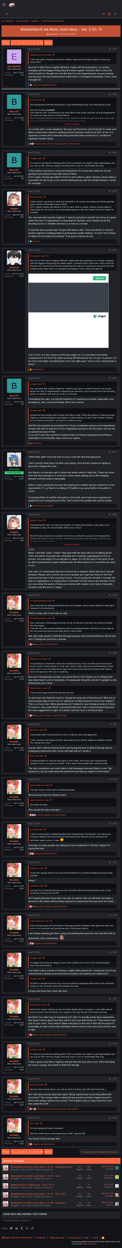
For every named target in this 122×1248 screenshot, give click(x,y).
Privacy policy (74, 1237)
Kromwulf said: (37, 1084)
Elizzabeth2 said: (38, 256)
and (44, 85)
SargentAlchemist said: (40, 55)
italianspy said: (37, 868)
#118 (115, 1043)
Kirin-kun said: (36, 730)
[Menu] (4, 5)
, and (50, 715)
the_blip (110, 1169)
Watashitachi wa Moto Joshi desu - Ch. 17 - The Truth (38, 1193)
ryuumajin (109, 1196)
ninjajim (14, 208)
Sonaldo (14, 612)
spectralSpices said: (39, 785)
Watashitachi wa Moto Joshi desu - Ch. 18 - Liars (35, 1175)
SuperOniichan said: (39, 921)
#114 (115, 862)
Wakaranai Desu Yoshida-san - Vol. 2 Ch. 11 (32, 1184)
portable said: (36, 829)
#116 (115, 952)
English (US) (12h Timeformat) (17, 1237)
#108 (114, 514)
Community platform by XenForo (96, 1242)
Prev (7, 42)
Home (95, 1237)
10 (41, 42)
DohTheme (92, 1244)
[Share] (110, 49)
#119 (115, 1079)
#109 (114, 595)
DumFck (109, 1205)
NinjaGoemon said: (39, 659)
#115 (115, 915)
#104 (114, 191)
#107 (114, 452)
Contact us (40, 1237)
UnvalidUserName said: (41, 600)
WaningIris (108, 1178)
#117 (115, 999)
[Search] (7, 14)
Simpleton (108, 1187)
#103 (114, 152)
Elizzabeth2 (14, 66)
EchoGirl (14, 267)
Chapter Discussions (44, 1169)
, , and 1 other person (57, 144)
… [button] (16, 42)
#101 (115, 49)
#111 (115, 724)
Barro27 (14, 111)
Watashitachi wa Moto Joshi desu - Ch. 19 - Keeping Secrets (41, 1166)
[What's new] (115, 14)
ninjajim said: (36, 158)
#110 (115, 653)
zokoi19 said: (36, 100)
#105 (115, 250)
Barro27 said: (36, 197)
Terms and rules (56, 1237)
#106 (114, 378)
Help (87, 1237)
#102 (115, 94)
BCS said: (34, 1123)
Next (47, 42)
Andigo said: (36, 958)
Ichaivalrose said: (38, 1005)
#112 (115, 779)
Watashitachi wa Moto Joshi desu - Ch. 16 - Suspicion (38, 1202)
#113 (115, 823)
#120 (115, 1118)
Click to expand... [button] (73, 124)
